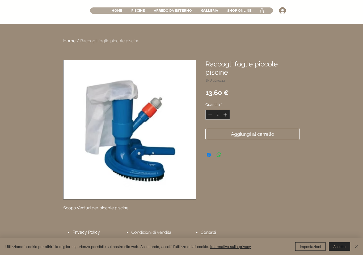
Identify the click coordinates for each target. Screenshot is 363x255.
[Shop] (262, 10)
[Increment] (225, 114)
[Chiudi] (356, 246)
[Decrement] (209, 114)
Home (69, 40)
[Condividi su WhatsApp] (219, 155)
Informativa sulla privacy (230, 246)
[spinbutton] (217, 114)
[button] (138, 10)
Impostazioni (310, 246)
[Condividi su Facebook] (209, 155)
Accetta (339, 246)
